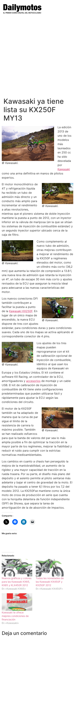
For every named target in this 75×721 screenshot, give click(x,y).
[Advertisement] (37, 57)
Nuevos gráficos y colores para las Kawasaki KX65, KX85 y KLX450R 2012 (16, 582)
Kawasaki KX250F (20, 311)
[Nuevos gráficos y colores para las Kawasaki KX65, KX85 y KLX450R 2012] (17, 567)
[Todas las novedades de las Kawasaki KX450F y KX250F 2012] (51, 567)
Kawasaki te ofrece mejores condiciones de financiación (15, 616)
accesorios (33, 381)
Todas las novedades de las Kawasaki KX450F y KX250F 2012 (50, 582)
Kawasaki (64, 169)
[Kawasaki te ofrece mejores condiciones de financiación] (17, 602)
